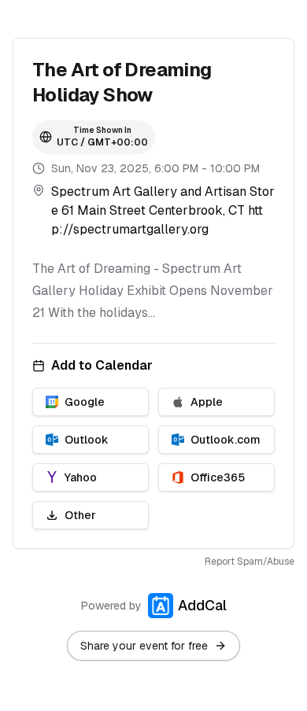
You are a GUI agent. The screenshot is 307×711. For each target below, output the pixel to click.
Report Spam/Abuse (249, 561)
